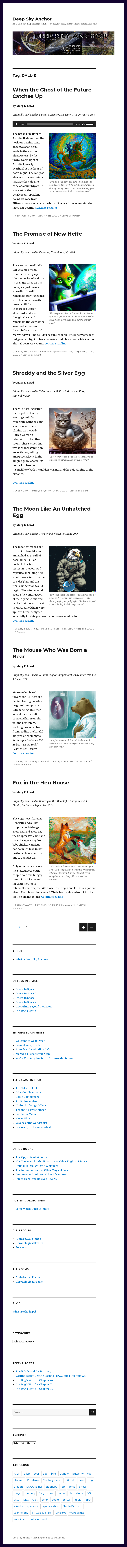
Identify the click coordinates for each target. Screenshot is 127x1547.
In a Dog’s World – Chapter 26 (34, 1380)
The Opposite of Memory (31, 1157)
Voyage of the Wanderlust (31, 1122)
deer (81, 1480)
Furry (32, 351)
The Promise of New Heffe (47, 234)
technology (21, 1512)
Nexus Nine (23, 1118)
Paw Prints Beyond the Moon (34, 1006)
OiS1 (89, 1493)
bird (84, 628)
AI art (48, 215)
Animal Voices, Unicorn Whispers (37, 1165)
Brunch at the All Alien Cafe (33, 1049)
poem (55, 1499)
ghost (82, 1486)
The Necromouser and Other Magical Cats (42, 1170)
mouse (86, 761)
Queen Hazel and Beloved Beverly (36, 1178)
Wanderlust (76, 1512)
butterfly (78, 1473)
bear (71, 761)
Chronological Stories (29, 1243)
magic (17, 1493)
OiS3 (26, 1499)
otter (45, 1499)
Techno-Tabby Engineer (31, 1109)
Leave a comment (71, 215)
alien (27, 1473)
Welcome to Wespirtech (30, 1040)
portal (66, 1499)
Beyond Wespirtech (28, 1045)
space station (51, 1506)
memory (30, 1493)
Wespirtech (79, 351)
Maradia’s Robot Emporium (33, 1053)
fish (63, 1486)
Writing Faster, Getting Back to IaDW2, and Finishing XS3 (51, 1375)
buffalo (64, 1473)
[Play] (16, 124)
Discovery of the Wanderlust (33, 1127)
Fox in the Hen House (41, 782)
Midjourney (46, 1493)
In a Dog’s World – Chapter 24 (34, 1388)
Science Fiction (44, 351)
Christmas (33, 1480)
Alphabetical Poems (28, 1277)
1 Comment (21, 632)
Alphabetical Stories (28, 1238)
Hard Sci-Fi (44, 628)
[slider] (90, 124)
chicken (60, 905)
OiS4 (35, 1499)
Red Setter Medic (26, 1114)
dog (90, 1480)
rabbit (77, 1499)
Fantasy (34, 490)
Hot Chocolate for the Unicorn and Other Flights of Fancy (51, 1161)
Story (40, 215)
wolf (45, 1519)
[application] (54, 124)
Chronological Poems (29, 1281)
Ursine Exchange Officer (31, 1105)
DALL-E (55, 215)
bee (45, 1473)
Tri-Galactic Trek (27, 1088)
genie (71, 1486)
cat (89, 1473)
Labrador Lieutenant (28, 1092)
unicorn (61, 1512)
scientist (19, 1506)
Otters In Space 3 (26, 997)
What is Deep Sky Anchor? (32, 959)
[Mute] (83, 124)
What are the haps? (24, 1311)
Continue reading (46, 207)
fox (74, 905)
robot (87, 1499)
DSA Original (34, 1486)
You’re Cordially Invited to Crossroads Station (44, 1058)
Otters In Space (25, 989)
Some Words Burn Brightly (32, 1208)
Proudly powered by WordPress (49, 1537)
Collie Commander (27, 1096)
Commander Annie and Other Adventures (41, 1174)
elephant (51, 1486)
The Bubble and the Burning (33, 1371)
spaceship (33, 1506)
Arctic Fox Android (27, 1101)
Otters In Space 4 (26, 1002)
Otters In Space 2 (26, 993)
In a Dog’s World (26, 1010)
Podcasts (21, 1247)
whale (35, 1519)
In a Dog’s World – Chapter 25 (34, 1384)
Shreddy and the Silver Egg (49, 373)
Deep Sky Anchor (32, 19)
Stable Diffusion (72, 1506)
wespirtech (21, 1519)
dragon (18, 1486)
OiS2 (17, 1499)
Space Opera (60, 351)
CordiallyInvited (52, 1480)
